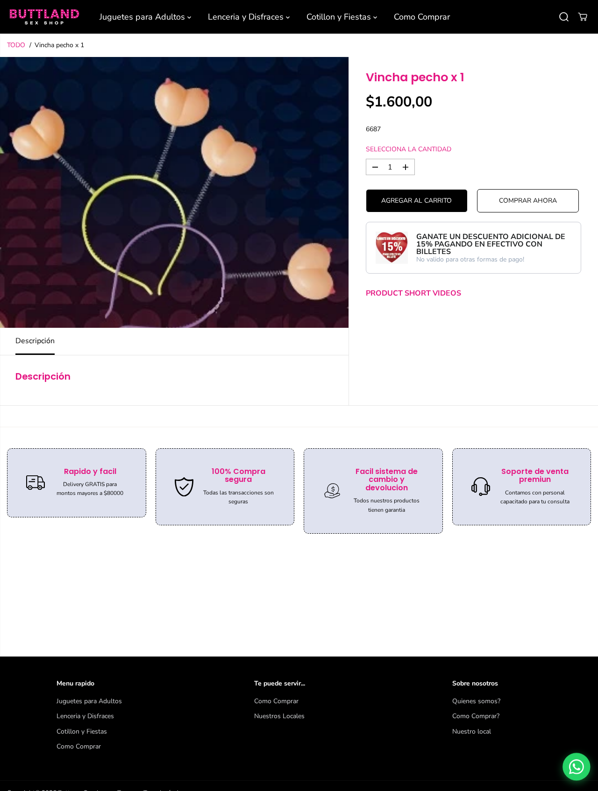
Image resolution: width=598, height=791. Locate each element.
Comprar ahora (528, 201)
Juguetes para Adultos (143, 16)
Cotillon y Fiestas (339, 16)
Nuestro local (471, 731)
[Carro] (582, 16)
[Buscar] (563, 16)
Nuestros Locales (279, 716)
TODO (16, 45)
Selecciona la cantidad (408, 149)
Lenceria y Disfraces (247, 16)
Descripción (35, 341)
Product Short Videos (413, 294)
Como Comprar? (475, 716)
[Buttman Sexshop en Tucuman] (44, 17)
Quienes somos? (476, 701)
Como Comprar (422, 16)
